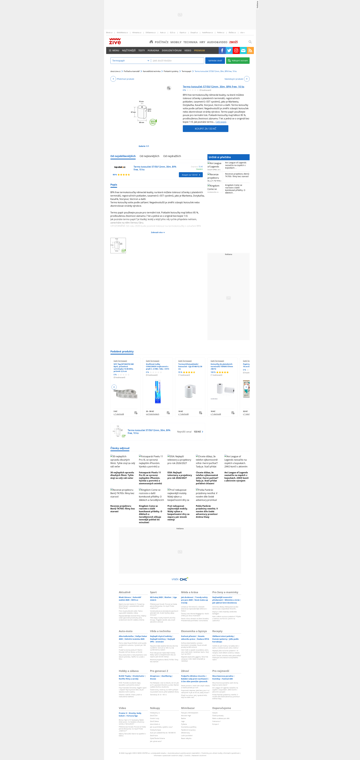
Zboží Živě (153, 715)
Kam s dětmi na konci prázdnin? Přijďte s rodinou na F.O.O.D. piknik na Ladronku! (226, 618)
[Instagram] (236, 50)
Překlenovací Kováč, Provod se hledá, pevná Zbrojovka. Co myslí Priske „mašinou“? (163, 606)
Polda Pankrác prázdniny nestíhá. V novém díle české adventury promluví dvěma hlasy (207, 511)
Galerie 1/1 (144, 146)
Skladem (199, 169)
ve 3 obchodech (152, 414)
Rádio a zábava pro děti (221, 718)
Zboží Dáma (154, 721)
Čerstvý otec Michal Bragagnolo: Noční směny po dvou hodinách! (195, 615)
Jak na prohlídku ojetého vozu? (161, 727)
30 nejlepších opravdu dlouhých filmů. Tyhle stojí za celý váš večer (122, 475)
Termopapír (186, 71)
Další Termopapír (120, 361)
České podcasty (218, 715)
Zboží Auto (154, 735)
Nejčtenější (129, 50)
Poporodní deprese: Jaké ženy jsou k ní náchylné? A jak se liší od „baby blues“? (195, 691)
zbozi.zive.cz (115, 71)
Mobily (175, 42)
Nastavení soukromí (199, 755)
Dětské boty (185, 733)
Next (246, 387)
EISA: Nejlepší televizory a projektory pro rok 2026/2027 (179, 475)
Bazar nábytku (186, 738)
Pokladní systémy (171, 71)
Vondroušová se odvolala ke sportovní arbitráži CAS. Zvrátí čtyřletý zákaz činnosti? (164, 613)
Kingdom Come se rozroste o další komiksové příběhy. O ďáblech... (235, 189)
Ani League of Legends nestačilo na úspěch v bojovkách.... (235, 165)
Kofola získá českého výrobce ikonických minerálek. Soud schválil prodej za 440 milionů (194, 645)
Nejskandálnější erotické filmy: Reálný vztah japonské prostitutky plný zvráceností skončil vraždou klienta (132, 618)
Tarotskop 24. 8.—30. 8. (158, 695)
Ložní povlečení (187, 735)
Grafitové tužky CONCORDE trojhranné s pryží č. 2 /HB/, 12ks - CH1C (157, 366)
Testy (141, 50)
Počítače (161, 42)
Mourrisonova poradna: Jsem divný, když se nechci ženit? (225, 684)
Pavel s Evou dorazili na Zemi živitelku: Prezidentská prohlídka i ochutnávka (195, 619)
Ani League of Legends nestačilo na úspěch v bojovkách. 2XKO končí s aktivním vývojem (236, 476)
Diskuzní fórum (172, 50)
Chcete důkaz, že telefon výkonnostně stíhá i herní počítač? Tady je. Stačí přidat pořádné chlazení (207, 478)
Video (187, 50)
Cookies (187, 755)
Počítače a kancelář (132, 71)
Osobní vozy (154, 718)
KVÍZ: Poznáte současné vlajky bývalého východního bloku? (130, 684)
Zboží (233, 42)
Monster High (186, 715)
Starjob (215, 713)
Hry (202, 42)
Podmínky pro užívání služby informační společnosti (221, 753)
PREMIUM (199, 50)
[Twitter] (229, 50)
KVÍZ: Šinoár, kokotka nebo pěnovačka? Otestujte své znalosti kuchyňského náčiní (226, 657)
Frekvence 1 (216, 721)
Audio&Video (217, 42)
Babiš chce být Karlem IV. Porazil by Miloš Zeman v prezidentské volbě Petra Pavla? (131, 606)
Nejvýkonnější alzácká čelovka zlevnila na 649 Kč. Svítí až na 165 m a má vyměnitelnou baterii (164, 648)
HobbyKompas (155, 730)
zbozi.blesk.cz (155, 724)
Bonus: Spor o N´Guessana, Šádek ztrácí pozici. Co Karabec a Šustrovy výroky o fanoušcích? (131, 722)
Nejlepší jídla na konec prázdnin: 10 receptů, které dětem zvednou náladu (226, 652)
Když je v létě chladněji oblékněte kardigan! (224, 613)
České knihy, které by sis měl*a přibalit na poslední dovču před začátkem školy (164, 691)
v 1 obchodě (119, 414)
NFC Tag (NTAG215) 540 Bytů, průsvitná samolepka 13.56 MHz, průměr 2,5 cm (124, 367)
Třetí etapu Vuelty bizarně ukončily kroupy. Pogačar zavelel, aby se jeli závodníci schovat (162, 620)
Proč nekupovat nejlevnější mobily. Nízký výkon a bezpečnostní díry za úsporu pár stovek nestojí (178, 512)
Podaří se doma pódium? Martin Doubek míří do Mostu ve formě (130, 651)
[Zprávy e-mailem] (243, 50)
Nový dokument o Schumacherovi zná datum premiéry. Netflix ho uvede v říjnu (133, 657)
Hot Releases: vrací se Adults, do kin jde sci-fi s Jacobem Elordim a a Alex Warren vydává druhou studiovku (164, 685)
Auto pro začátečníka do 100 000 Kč (163, 733)
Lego (183, 721)
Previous (114, 387)
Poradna (153, 50)
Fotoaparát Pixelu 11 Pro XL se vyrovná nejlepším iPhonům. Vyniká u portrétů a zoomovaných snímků (150, 478)
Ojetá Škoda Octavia (157, 738)
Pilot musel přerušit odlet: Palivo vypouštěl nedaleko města (131, 612)
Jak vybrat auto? (156, 741)
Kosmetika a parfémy (188, 727)
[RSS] (250, 50)
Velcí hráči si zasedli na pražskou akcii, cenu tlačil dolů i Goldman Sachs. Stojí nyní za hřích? (195, 652)
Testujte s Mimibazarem (189, 713)
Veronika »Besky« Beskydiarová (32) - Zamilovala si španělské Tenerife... (225, 608)
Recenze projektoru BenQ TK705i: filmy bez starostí (237, 175)
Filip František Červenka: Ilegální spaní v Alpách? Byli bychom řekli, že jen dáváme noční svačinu (133, 690)
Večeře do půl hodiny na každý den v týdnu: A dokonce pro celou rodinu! (225, 647)
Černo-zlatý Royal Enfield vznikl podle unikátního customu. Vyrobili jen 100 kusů (132, 645)
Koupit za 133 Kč (205, 128)
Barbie (183, 718)
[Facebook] (222, 50)
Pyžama (184, 724)
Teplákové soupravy (188, 730)
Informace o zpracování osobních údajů (168, 755)
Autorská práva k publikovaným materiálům (184, 753)
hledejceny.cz (155, 713)
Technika (190, 42)
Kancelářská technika (151, 71)
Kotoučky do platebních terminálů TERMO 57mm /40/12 (222, 366)
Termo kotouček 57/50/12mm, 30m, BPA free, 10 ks (213, 86)
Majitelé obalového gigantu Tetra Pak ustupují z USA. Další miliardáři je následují (194, 659)
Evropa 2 (215, 724)
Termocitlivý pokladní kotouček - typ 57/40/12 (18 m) (190, 366)
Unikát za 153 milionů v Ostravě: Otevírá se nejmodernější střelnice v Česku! (194, 609)
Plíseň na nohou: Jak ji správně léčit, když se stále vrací (194, 696)
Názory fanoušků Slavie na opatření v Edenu (132, 735)
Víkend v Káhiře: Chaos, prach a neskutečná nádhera (130, 696)
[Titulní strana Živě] (151, 41)
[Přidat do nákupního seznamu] (168, 88)
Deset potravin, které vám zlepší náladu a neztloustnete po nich (195, 687)
